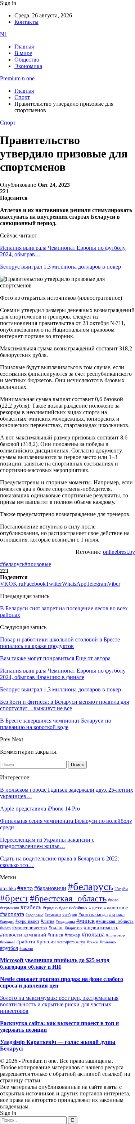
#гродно (50, 907)
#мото (5, 928)
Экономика (28, 66)
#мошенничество (29, 927)
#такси (92, 942)
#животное (116, 907)
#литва (47, 921)
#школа (26, 948)
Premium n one (17, 78)
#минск (85, 921)
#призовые (37, 564)
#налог (56, 927)
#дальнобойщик (73, 907)
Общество (26, 59)
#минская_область (115, 921)
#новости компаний (23, 935)
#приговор (115, 935)
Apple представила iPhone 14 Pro (40, 808)
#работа (25, 941)
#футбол (9, 948)
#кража (117, 914)
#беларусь (12, 564)
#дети (96, 907)
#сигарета (66, 941)
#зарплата (12, 914)
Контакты (26, 22)
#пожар (72, 935)
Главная (24, 46)
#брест (14, 898)
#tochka (8, 888)
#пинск (55, 935)
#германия (9, 908)
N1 (3, 34)
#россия (46, 941)
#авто (25, 888)
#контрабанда (93, 914)
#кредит (7, 921)
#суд (80, 941)
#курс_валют (27, 921)
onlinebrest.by (119, 552)
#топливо (108, 942)
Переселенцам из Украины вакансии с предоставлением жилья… (47, 843)
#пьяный (7, 942)
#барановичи (50, 888)
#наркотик (73, 928)
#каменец (53, 915)
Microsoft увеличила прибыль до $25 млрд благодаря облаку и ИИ (54, 963)
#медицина (65, 921)
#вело (113, 899)
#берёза (121, 888)
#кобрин (69, 914)
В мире (23, 53)
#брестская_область (68, 898)
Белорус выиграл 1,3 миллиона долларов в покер (60, 267)
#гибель (31, 907)
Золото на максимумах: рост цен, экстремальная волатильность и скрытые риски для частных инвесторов (59, 1004)
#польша (93, 934)
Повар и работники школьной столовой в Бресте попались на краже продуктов (60, 642)
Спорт (7, 122)
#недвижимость (101, 927)
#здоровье (34, 915)
